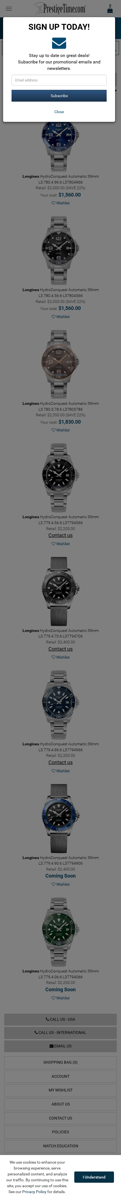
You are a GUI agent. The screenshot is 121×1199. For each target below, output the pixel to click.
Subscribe (59, 95)
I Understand (94, 1177)
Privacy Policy (34, 1191)
